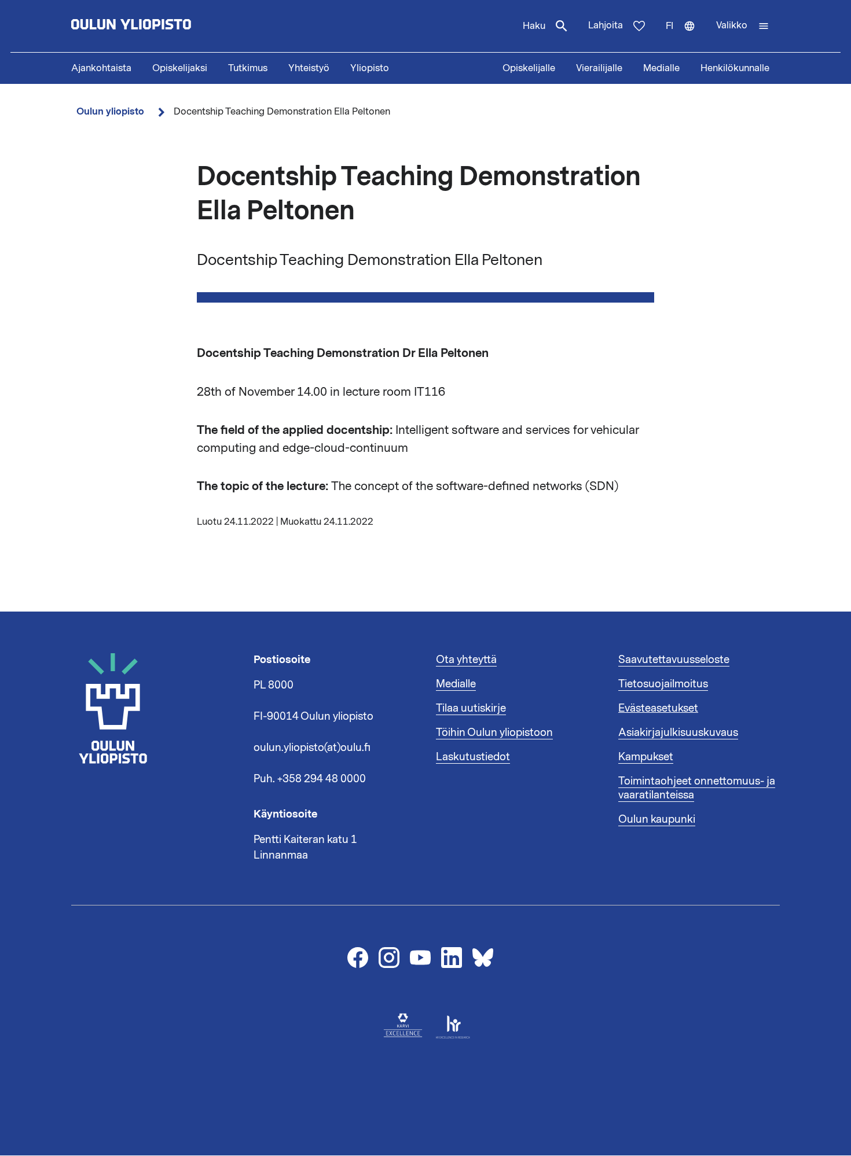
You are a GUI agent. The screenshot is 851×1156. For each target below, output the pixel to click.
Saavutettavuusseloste (673, 659)
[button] (743, 26)
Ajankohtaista (101, 68)
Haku (534, 26)
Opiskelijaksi (179, 68)
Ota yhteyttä (466, 659)
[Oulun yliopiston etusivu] (168, 26)
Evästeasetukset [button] (658, 708)
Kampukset (645, 756)
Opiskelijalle (528, 68)
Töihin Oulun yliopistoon (494, 732)
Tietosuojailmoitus (663, 683)
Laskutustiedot (473, 756)
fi (686, 36)
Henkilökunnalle (734, 68)
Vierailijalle (599, 68)
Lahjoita (605, 25)
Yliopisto (369, 68)
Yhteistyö (308, 68)
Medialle (661, 68)
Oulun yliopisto (110, 111)
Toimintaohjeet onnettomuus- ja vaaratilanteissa (696, 788)
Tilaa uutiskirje (471, 708)
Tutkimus (247, 68)
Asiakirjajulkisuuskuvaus (678, 732)
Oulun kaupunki (656, 819)
